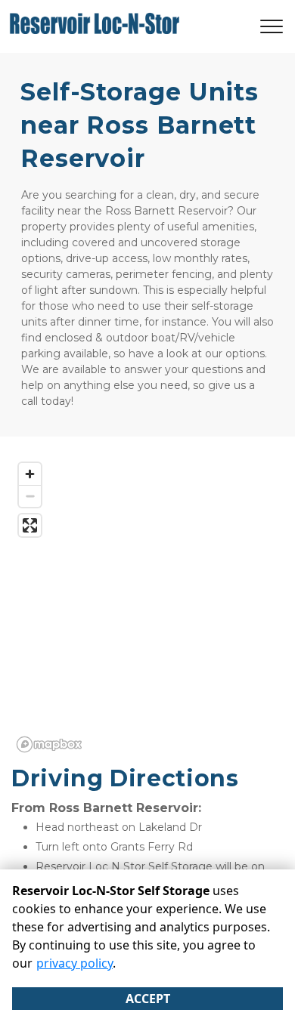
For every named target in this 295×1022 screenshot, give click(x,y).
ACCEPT (148, 998)
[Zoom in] (30, 474)
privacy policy (74, 963)
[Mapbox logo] (49, 744)
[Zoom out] (30, 496)
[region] (147, 606)
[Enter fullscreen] (30, 525)
